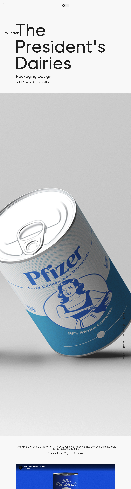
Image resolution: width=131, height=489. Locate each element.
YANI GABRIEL (12, 33)
